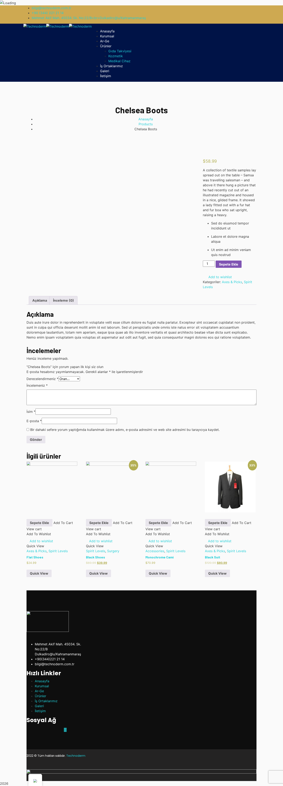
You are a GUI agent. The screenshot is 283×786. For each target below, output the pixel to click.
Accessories (154, 551)
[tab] (40, 300)
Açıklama (39, 300)
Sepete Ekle (228, 264)
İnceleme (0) (63, 300)
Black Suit (212, 557)
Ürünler (40, 696)
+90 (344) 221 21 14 (48, 13)
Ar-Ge (39, 691)
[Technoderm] (34, 26)
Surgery (113, 551)
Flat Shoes (35, 557)
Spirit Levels (58, 551)
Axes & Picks (232, 282)
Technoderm (75, 756)
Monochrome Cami (159, 557)
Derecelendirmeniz (42, 379)
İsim (31, 411)
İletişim (40, 711)
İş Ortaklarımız (46, 701)
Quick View (39, 573)
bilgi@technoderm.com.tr (51, 8)
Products (146, 124)
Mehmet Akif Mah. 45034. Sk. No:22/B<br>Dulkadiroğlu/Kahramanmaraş (89, 18)
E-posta (34, 421)
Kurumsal (42, 686)
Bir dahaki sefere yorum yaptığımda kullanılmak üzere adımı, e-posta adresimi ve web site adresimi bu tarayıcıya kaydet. (125, 430)
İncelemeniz (37, 385)
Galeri (39, 706)
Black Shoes (95, 557)
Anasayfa (145, 119)
